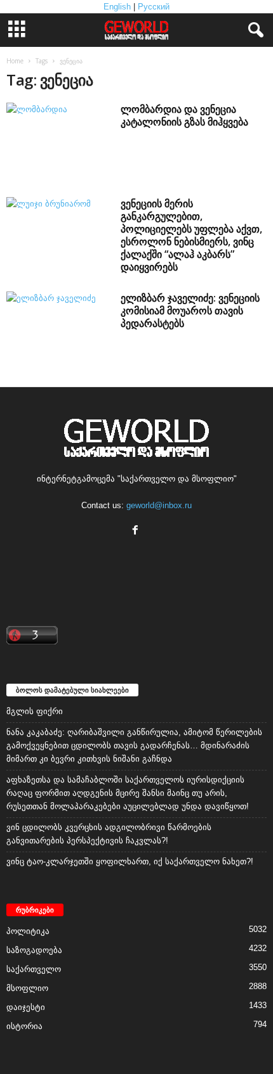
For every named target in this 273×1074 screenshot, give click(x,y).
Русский (154, 6)
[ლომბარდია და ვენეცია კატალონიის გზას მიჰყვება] (58, 142)
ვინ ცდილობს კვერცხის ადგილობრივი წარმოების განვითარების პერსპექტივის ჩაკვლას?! (108, 833)
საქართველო (33, 969)
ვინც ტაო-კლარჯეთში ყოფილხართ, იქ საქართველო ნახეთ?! (129, 861)
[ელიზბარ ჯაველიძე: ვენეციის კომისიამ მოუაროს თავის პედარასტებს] (58, 330)
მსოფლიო (27, 988)
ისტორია (24, 1026)
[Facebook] (137, 531)
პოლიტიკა (28, 931)
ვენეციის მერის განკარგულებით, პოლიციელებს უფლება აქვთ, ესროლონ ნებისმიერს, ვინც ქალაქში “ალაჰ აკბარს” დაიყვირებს (191, 235)
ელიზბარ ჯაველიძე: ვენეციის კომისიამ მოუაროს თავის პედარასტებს (190, 310)
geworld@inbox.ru (159, 505)
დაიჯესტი (25, 1007)
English (117, 6)
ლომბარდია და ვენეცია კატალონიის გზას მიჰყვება (184, 115)
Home (14, 60)
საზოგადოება (34, 950)
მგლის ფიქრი (34, 711)
